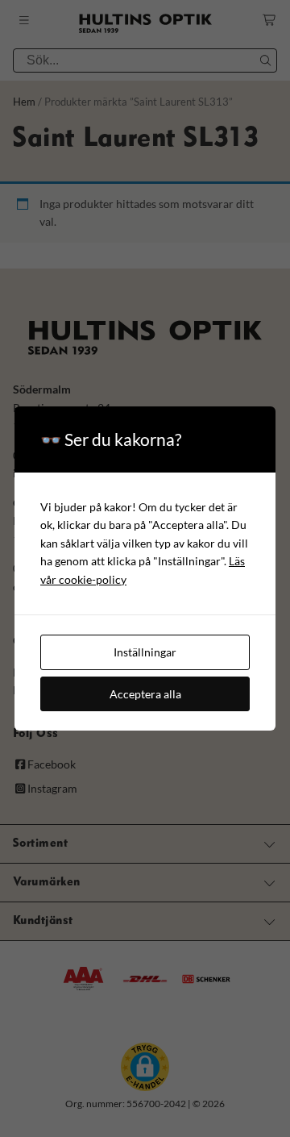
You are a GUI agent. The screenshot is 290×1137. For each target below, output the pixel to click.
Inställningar (145, 652)
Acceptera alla (145, 694)
